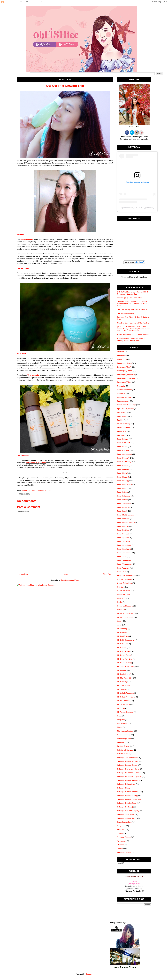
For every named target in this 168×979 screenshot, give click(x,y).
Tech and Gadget (124, 837)
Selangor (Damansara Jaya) (128, 769)
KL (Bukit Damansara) (125, 640)
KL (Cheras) (122, 647)
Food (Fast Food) (124, 462)
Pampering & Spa (124, 739)
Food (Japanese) (124, 503)
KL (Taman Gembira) (125, 712)
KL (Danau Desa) (124, 655)
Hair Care (121, 587)
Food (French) (123, 465)
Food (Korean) (123, 507)
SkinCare (120, 830)
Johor (119, 625)
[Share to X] (24, 494)
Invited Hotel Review (125, 617)
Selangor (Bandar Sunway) (127, 761)
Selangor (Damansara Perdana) (129, 773)
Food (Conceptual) (124, 454)
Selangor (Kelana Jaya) (126, 784)
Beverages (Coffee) (124, 371)
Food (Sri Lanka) (123, 541)
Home (65, 574)
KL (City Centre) (123, 651)
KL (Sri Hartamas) (124, 701)
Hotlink (119, 602)
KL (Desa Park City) (124, 659)
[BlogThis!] (22, 494)
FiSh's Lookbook (123, 428)
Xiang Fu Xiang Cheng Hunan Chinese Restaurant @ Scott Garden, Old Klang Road (132, 303)
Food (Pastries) (123, 530)
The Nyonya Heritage (125, 313)
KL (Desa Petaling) (124, 663)
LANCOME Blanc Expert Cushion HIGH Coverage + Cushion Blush (132, 293)
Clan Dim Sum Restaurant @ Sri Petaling (133, 323)
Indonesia (121, 610)
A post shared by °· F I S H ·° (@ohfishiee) (137, 208)
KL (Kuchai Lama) (124, 674)
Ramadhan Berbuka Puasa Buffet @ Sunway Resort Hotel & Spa (131, 339)
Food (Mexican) (123, 519)
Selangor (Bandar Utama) (127, 765)
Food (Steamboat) (124, 545)
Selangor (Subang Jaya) (126, 818)
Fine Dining (121, 435)
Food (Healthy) (123, 481)
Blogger (89, 974)
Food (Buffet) (122, 447)
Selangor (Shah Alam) (125, 814)
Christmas (121, 393)
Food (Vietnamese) (124, 564)
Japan (119, 621)
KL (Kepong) (122, 670)
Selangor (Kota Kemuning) (127, 795)
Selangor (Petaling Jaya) (126, 803)
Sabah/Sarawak (123, 754)
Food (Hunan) (122, 488)
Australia (120, 352)
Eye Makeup (122, 412)
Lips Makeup (122, 723)
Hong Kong (121, 598)
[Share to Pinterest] (29, 494)
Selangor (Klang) (123, 788)
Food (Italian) (122, 500)
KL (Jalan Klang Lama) (126, 666)
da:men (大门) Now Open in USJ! (130, 298)
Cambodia (121, 386)
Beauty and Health (29, 490)
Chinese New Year (124, 390)
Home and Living (123, 594)
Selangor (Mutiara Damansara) (129, 799)
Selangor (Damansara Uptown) (129, 777)
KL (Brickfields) (123, 636)
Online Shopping (123, 735)
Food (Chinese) (123, 450)
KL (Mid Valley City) (124, 678)
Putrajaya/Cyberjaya (125, 750)
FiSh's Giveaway (123, 424)
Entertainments (123, 401)
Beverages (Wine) (124, 382)
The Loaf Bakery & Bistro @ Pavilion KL (132, 309)
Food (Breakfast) (123, 443)
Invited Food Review (125, 613)
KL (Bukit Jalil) (122, 644)
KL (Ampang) (122, 629)
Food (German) (123, 469)
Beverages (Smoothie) (126, 374)
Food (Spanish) (123, 538)
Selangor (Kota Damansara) (128, 792)
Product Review (123, 746)
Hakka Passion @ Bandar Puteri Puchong (133, 335)
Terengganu (122, 841)
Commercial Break (44, 490)
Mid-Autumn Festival (125, 731)
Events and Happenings (126, 405)
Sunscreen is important (36, 463)
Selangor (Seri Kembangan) (128, 811)
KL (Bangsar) (122, 632)
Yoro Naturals (33, 375)
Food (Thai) (121, 556)
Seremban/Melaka (124, 822)
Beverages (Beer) (124, 367)
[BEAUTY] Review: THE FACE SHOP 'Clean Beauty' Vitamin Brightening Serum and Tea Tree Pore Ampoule (133, 329)
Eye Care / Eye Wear (125, 409)
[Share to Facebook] (27, 494)
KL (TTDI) (121, 708)
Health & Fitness (123, 591)
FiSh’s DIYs (121, 431)
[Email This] (20, 494)
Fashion (120, 420)
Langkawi (121, 720)
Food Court (121, 572)
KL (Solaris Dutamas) (125, 693)
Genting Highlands (124, 579)
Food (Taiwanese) (124, 553)
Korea (119, 716)
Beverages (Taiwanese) (126, 378)
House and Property (125, 606)
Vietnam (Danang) (124, 852)
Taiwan (120, 833)
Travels (120, 849)
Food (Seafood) (123, 534)
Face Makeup (122, 416)
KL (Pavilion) (122, 682)
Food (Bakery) (122, 439)
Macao (119, 727)
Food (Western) (123, 568)
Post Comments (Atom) (70, 580)
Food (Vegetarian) (124, 560)
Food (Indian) (122, 492)
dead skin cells (27, 239)
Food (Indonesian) (124, 496)
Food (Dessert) (123, 458)
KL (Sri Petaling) (123, 704)
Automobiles (122, 356)
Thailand (120, 845)
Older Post (107, 574)
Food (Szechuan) (124, 549)
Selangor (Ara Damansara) (127, 758)
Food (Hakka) (122, 473)
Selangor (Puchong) (125, 807)
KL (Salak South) (123, 685)
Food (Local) (122, 511)
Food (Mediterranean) (125, 515)
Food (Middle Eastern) (126, 522)
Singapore (121, 826)
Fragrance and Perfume (126, 575)
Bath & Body (122, 359)
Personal (120, 742)
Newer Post (23, 574)
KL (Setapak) (122, 689)
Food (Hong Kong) (124, 484)
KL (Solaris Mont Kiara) (126, 697)
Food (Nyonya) (123, 526)
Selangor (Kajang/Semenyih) (128, 780)
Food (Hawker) (123, 477)
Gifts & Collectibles (124, 583)
